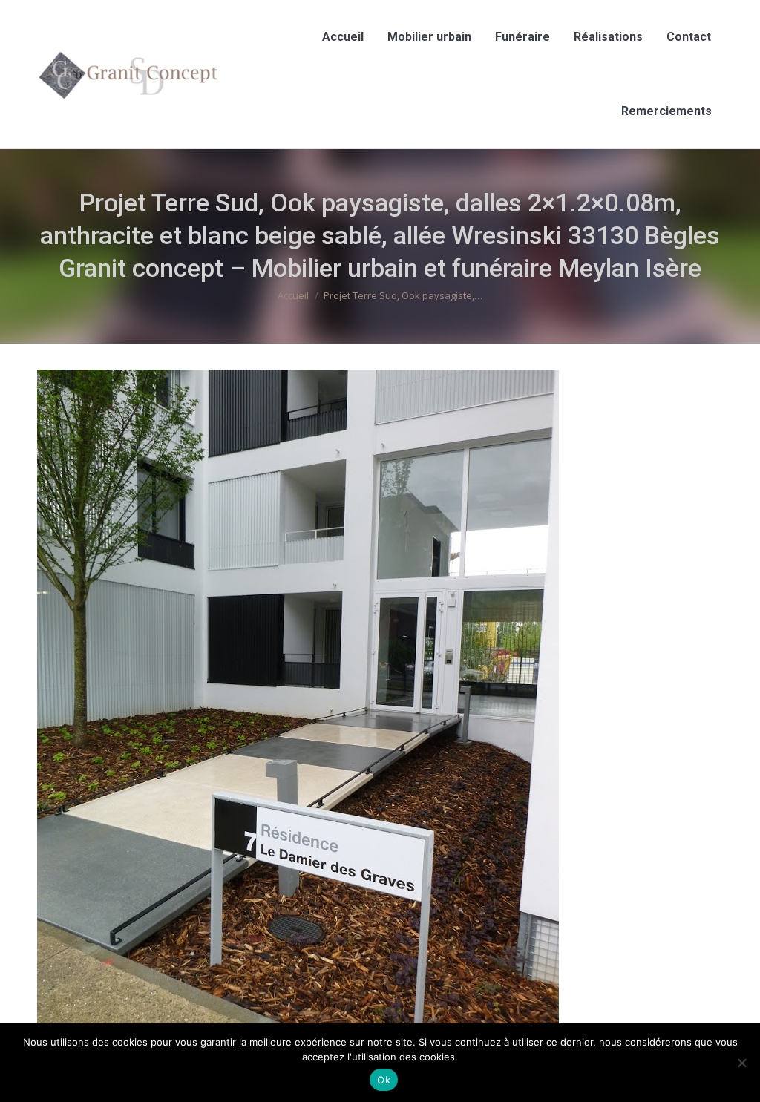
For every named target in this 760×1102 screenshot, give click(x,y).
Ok (383, 1080)
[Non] (741, 1062)
